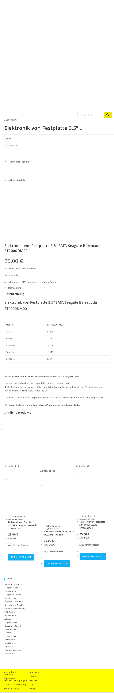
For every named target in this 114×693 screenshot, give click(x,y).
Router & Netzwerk (12, 626)
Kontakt (33, 684)
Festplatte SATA (11, 587)
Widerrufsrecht (11, 688)
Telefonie (8, 632)
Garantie (34, 676)
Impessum (35, 672)
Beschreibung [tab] (14, 287)
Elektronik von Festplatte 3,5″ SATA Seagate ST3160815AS (92, 524)
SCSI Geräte (9, 612)
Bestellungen (10, 643)
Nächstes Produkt (16, 180)
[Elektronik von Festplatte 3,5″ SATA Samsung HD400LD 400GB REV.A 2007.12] (14, 170)
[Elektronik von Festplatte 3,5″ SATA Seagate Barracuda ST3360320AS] (14, 189)
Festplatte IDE (10, 591)
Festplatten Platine (47, 282)
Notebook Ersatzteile (13, 601)
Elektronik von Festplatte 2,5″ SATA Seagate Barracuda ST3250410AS (22, 525)
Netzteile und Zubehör (14, 605)
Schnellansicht (17, 516)
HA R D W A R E (11, 615)
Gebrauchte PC (11, 598)
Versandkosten (28, 268)
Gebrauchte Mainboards (15, 608)
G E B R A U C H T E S (13, 584)
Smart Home (10, 629)
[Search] (108, 115)
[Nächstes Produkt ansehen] (26, 180)
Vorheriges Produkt (19, 161)
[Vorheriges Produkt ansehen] (8, 161)
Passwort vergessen (13, 650)
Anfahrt (33, 688)
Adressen (8, 646)
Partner (33, 680)
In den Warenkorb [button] (21, 557)
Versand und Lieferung (10, 673)
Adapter (8, 619)
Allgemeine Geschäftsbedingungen (14, 679)
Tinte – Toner (10, 636)
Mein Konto (9, 639)
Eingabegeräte (10, 622)
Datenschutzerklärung (14, 684)
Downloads (9, 653)
